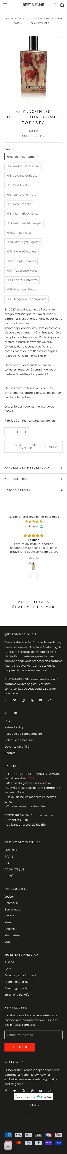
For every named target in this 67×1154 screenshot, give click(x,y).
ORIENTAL (11, 850)
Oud (7, 941)
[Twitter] (14, 700)
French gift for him (17, 988)
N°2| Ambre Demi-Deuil (23, 166)
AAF (31, 778)
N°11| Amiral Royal (19, 232)
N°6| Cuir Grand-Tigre (21, 194)
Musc (8, 922)
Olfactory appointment (20, 975)
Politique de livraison (18, 740)
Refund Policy (14, 727)
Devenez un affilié (16, 746)
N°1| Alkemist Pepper (21, 156)
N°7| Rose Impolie (19, 204)
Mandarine (12, 935)
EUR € (32, 1105)
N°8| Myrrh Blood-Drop (22, 213)
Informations (17, 490)
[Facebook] (5, 700)
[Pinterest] (32, 700)
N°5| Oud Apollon (18, 185)
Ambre (9, 916)
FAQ (7, 969)
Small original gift (16, 994)
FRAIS (8, 856)
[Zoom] (59, 34)
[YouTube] (40, 700)
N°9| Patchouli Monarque (24, 223)
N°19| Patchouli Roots (21, 289)
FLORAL (10, 863)
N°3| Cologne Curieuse (22, 175)
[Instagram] (23, 700)
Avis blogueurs (18, 479)
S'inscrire (20, 1047)
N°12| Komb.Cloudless (21, 251)
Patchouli (11, 903)
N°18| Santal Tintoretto (22, 280)
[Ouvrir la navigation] (5, 4)
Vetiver (9, 896)
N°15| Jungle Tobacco (21, 261)
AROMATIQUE (14, 869)
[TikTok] (49, 700)
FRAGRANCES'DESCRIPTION (27, 467)
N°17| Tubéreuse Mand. (22, 270)
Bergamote (12, 909)
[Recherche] (55, 4)
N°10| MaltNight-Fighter (23, 242)
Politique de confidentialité (23, 733)
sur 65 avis (31, 526)
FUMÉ (8, 876)
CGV (7, 721)
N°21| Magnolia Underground (27, 299)
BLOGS (9, 962)
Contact (9, 753)
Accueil (10, 18)
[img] (33, 521)
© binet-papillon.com (33, 1113)
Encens (9, 928)
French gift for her (17, 981)
